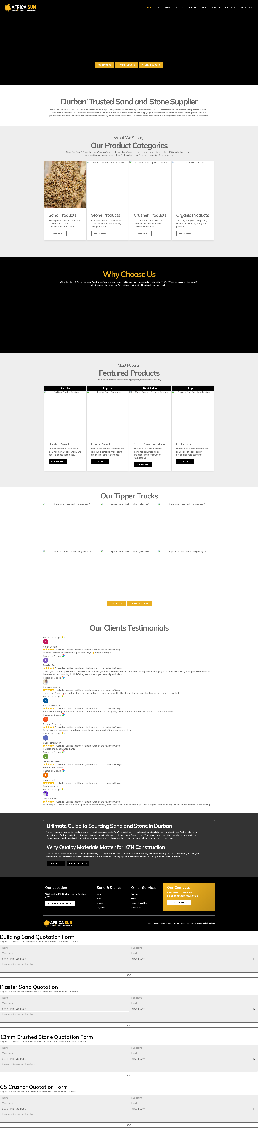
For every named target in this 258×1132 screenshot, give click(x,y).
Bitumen (216, 7)
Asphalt (204, 7)
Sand (157, 7)
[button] (185, 233)
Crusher (192, 7)
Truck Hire (229, 7)
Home (148, 7)
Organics (179, 7)
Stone (167, 7)
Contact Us (245, 7)
